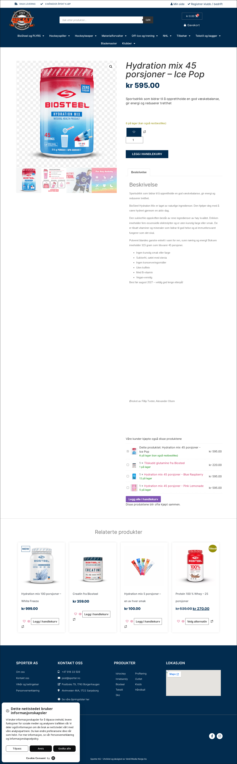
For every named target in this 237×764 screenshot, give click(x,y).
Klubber (127, 43)
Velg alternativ (197, 621)
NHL (165, 35)
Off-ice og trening (143, 35)
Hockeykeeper (84, 35)
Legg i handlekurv (147, 154)
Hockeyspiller (57, 35)
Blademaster (109, 43)
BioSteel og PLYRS (29, 35)
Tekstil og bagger (206, 35)
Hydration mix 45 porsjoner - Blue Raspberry (173, 474)
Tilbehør (182, 35)
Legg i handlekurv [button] (45, 621)
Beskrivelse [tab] (139, 172)
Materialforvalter (112, 35)
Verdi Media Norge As (136, 759)
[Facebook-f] (212, 736)
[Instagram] (220, 736)
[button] (111, 67)
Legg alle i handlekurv (143, 499)
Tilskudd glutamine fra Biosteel (164, 463)
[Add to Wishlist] (133, 132)
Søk (148, 19)
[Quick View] (29, 621)
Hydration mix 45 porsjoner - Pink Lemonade (174, 486)
